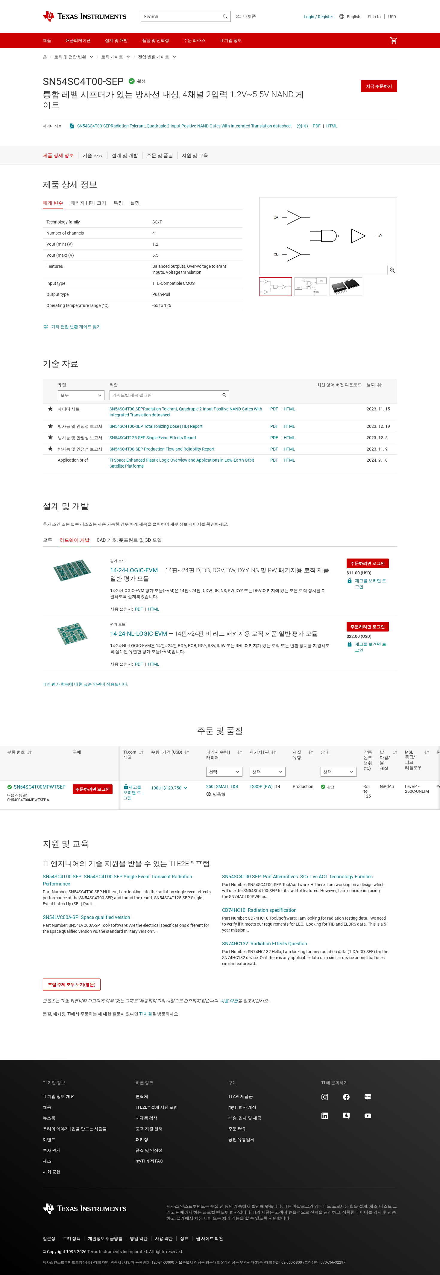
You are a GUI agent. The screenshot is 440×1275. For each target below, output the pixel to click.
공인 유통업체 (241, 1139)
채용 (47, 1107)
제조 (47, 1161)
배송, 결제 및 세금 (244, 1118)
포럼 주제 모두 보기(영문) (71, 984)
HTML (332, 126)
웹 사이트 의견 (209, 1238)
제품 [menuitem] (47, 40)
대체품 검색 (146, 1118)
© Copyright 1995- (65, 1251)
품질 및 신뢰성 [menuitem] (155, 40)
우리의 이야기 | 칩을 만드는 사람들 (75, 1128)
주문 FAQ (236, 1128)
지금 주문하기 (379, 86)
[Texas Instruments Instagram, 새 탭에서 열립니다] (324, 1099)
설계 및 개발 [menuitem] (116, 40)
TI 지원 (145, 1013)
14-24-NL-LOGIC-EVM (138, 633)
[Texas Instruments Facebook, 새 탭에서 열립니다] (346, 1099)
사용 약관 (229, 1000)
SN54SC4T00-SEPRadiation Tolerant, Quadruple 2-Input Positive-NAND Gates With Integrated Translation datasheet (184, 126)
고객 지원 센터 (149, 1128)
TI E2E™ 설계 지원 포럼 (157, 1107)
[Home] (85, 16)
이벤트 (49, 1139)
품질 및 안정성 (149, 1150)
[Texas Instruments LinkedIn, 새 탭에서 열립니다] (324, 1118)
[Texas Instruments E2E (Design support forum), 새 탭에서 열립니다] (346, 1118)
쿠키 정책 (72, 1238)
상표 (184, 1238)
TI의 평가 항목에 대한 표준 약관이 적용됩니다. (85, 684)
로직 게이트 (112, 56)
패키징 (142, 1139)
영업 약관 (139, 1238)
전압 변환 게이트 (153, 56)
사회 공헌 (51, 1171)
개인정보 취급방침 (105, 1238)
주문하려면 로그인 (368, 563)
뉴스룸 (49, 1118)
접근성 (49, 1238)
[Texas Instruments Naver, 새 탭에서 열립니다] (367, 1099)
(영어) (302, 126)
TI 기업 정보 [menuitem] (231, 40)
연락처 (142, 1096)
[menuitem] (393, 40)
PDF (317, 126)
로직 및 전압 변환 (70, 56)
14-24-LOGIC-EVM (134, 570)
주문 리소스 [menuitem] (194, 40)
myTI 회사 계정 (242, 1107)
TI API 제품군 (240, 1096)
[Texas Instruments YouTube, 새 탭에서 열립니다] (367, 1118)
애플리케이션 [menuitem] (78, 40)
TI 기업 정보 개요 (58, 1096)
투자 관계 (51, 1150)
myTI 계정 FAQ (149, 1161)
